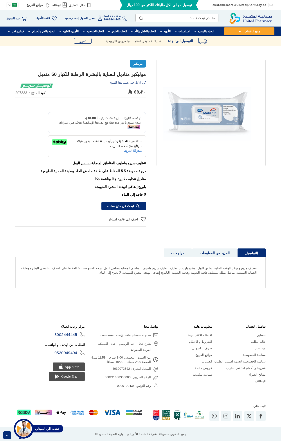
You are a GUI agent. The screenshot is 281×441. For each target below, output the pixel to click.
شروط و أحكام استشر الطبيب (246, 368)
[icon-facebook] (261, 416)
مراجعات (177, 253)
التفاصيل (251, 253)
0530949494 (65, 353)
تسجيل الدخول (88, 18)
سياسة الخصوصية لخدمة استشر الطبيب (240, 361)
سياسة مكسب (202, 374)
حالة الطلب (258, 341)
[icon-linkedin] (237, 416)
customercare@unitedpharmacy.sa (239, 5)
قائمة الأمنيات (42, 18)
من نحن (260, 348)
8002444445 (65, 334)
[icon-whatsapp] (214, 416)
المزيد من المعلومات (215, 253)
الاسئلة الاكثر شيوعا (199, 335)
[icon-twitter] (249, 416)
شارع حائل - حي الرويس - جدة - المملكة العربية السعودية (124, 347)
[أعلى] (7, 435)
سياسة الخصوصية (254, 355)
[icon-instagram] (226, 416)
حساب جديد (71, 18)
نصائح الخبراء (257, 374)
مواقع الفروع (35, 5)
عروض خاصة (203, 368)
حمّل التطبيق (77, 5)
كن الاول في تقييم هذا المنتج (128, 82)
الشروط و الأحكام (200, 341)
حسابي (261, 335)
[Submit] (140, 17)
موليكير (138, 63)
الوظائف (56, 5)
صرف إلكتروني (202, 348)
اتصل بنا (207, 361)
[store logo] (250, 18)
